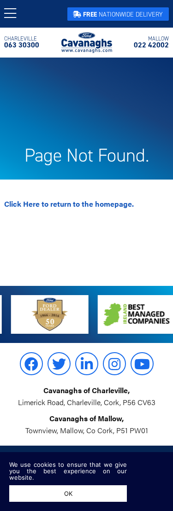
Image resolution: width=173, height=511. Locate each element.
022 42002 (151, 42)
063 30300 (21, 42)
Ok (68, 493)
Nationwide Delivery (123, 14)
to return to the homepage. (69, 203)
